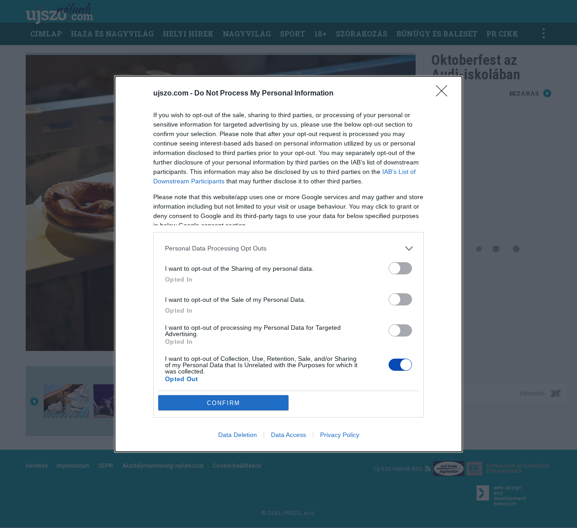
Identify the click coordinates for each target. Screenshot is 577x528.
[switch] (400, 268)
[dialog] (288, 264)
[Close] (444, 93)
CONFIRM (223, 403)
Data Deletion (237, 434)
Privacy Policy (339, 434)
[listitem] (288, 248)
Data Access (288, 434)
